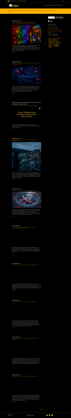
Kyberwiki (55, 10)
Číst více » (13, 52)
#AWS (28, 301)
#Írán (33, 227)
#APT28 (58, 38)
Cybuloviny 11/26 (16, 138)
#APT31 (29, 264)
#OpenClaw (14, 339)
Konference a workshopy (20, 105)
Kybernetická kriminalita (29, 10)
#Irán (36, 227)
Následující (42, 409)
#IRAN (25, 23)
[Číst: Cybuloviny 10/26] (26, 199)
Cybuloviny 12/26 (16, 61)
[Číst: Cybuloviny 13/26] (26, 34)
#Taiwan (36, 105)
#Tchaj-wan (32, 190)
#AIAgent (26, 264)
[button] (62, 1)
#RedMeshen (34, 301)
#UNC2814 (36, 376)
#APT (27, 22)
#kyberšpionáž (37, 63)
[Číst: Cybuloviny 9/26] (26, 237)
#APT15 (29, 22)
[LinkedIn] (49, 415)
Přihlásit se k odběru (59, 17)
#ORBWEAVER (29, 23)
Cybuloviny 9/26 (16, 225)
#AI (26, 139)
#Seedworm (22, 228)
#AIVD (27, 63)
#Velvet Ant (36, 190)
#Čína (35, 22)
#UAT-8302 (36, 264)
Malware (42, 10)
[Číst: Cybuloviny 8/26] (26, 274)
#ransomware (56, 43)
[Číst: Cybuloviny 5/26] (26, 385)
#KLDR (55, 39)
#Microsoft (58, 42)
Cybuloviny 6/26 (16, 337)
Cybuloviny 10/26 (16, 189)
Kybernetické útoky (15, 10)
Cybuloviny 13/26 (16, 21)
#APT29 (32, 22)
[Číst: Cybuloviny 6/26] (26, 348)
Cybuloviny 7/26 (16, 300)
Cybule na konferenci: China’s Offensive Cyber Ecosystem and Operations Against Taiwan (26, 103)
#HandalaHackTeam (21, 23)
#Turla (25, 228)
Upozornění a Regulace (49, 10)
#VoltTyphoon (56, 46)
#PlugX (50, 43)
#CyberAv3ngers (14, 23)
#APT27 (31, 227)
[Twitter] (47, 415)
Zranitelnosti (22, 10)
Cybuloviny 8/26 (16, 263)
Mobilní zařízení (36, 10)
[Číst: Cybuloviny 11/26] (26, 156)
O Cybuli (9, 10)
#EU (26, 190)
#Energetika (33, 63)
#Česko (22, 190)
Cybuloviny (18, 22)
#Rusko (33, 23)
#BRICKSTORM (30, 338)
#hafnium (32, 264)
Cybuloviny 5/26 (16, 374)
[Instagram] (52, 415)
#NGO (28, 190)
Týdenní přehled (22, 22)
